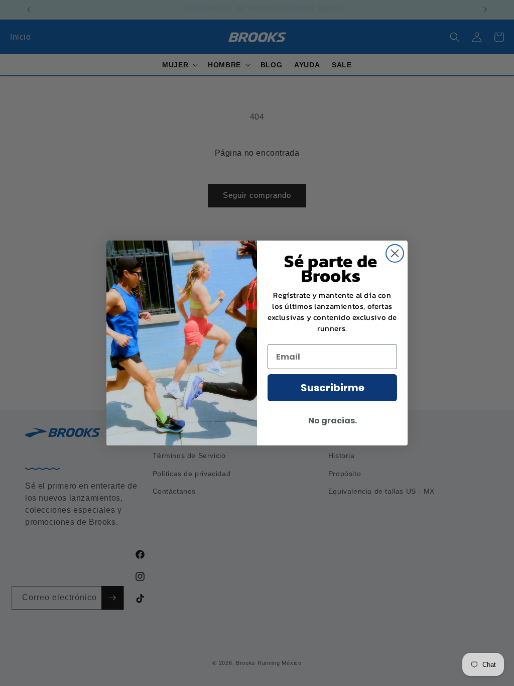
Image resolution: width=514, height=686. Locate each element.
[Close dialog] (395, 253)
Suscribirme (332, 388)
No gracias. (332, 420)
